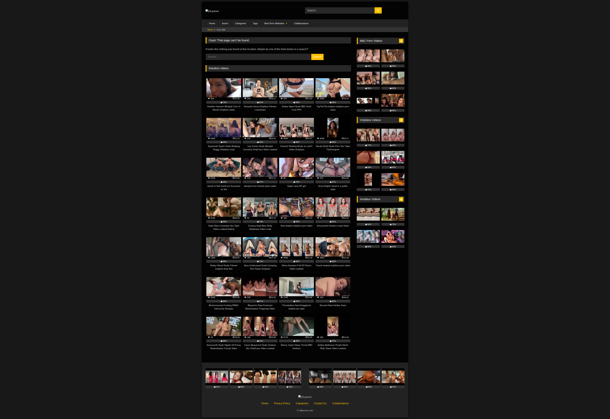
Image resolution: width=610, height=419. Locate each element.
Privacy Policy (282, 403)
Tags (255, 23)
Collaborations (301, 23)
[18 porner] (212, 10)
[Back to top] (600, 409)
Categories (240, 23)
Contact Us (320, 403)
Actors (225, 23)
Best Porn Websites (274, 23)
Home (212, 23)
